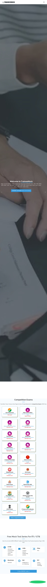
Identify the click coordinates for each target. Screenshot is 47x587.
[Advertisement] (23, 390)
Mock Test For (23, 192)
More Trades (23, 571)
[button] (20, 204)
